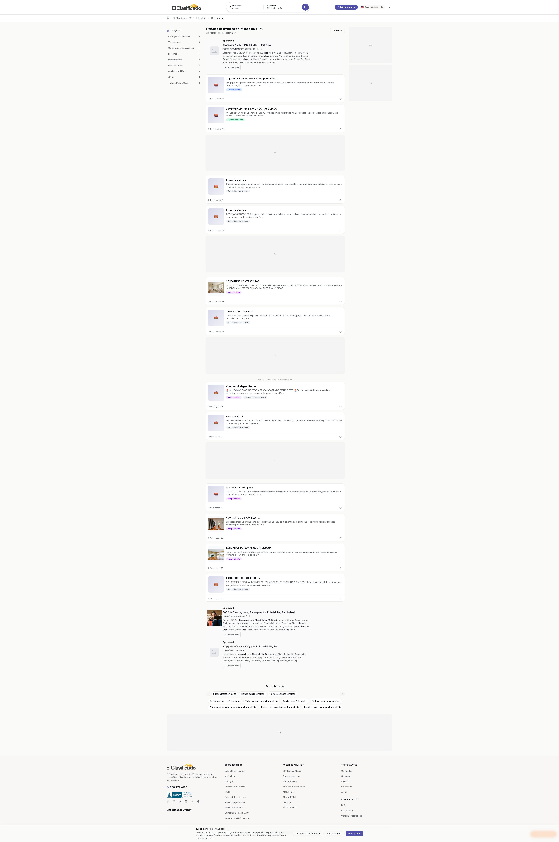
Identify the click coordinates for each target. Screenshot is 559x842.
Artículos (345, 781)
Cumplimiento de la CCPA (237, 813)
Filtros (339, 30)
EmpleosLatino (290, 781)
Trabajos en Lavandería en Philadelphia (280, 707)
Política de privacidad (235, 802)
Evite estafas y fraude (235, 797)
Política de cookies (234, 807)
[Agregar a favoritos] (340, 99)
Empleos (202, 18)
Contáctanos (347, 810)
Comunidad (346, 771)
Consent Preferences (351, 815)
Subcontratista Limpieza (224, 694)
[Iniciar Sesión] (389, 7)
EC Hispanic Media (292, 771)
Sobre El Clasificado (234, 771)
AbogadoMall (289, 797)
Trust (227, 792)
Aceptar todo (354, 833)
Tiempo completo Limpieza (282, 694)
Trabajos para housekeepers (326, 701)
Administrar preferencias (308, 833)
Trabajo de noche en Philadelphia (261, 701)
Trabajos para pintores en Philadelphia (322, 707)
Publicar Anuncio (346, 7)
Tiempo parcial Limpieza (252, 694)
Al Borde (287, 802)
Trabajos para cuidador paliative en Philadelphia (232, 707)
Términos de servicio (235, 786)
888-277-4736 (178, 787)
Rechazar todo (334, 833)
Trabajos (229, 781)
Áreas (344, 792)
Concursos (346, 776)
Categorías (346, 786)
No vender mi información (237, 818)
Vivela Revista (290, 807)
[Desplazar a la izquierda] (208, 694)
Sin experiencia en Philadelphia (225, 701)
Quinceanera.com (291, 776)
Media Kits (230, 776)
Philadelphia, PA (183, 18)
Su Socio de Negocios (294, 786)
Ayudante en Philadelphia (295, 701)
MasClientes (289, 792)
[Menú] (168, 7)
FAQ (343, 805)
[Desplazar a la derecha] (342, 694)
